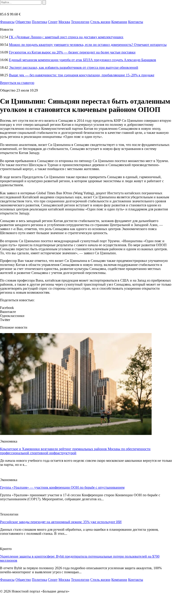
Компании (119, 22)
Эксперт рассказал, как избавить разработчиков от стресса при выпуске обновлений (73, 67)
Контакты (135, 22)
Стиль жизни (100, 22)
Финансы (7, 22)
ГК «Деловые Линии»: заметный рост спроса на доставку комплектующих (66, 37)
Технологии (80, 22)
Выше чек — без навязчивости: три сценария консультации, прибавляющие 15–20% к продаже (81, 75)
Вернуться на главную (17, 83)
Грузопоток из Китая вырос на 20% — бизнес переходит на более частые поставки (72, 52)
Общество (23, 22)
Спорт (53, 22)
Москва (64, 22)
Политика (39, 22)
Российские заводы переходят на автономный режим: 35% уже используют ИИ (61, 522)
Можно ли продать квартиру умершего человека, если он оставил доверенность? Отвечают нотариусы (88, 45)
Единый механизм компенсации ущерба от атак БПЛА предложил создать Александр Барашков (82, 60)
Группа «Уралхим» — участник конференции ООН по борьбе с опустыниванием (62, 487)
